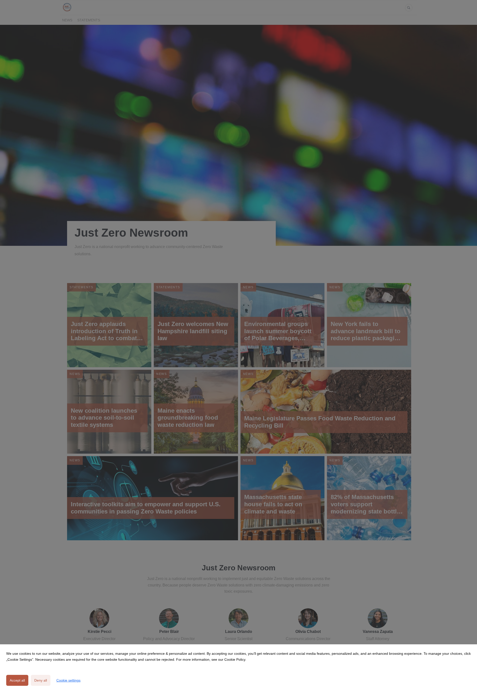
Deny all (40, 680)
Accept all (17, 680)
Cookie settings (68, 680)
